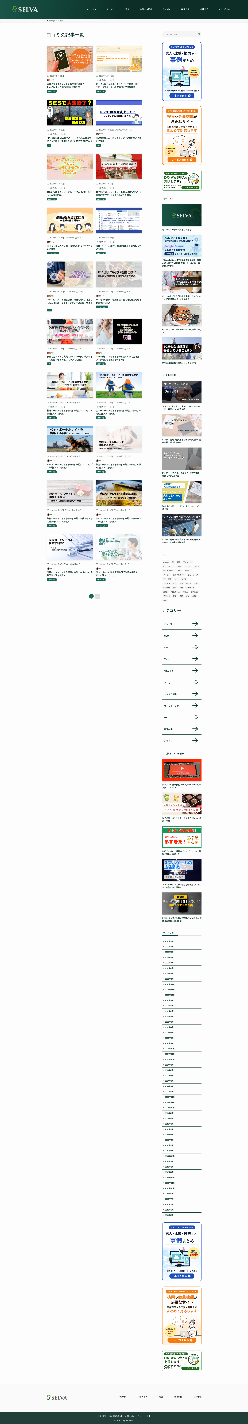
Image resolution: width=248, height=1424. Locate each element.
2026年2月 (169, 973)
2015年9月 (169, 1193)
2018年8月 (169, 1123)
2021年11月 (170, 1102)
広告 (196, 583)
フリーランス (193, 574)
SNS (166, 647)
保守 (181, 583)
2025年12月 (170, 984)
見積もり (166, 596)
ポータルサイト (181, 579)
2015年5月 (169, 1209)
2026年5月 (169, 957)
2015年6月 (169, 1204)
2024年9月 (169, 1064)
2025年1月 (169, 1043)
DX (173, 562)
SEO (166, 635)
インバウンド (168, 566)
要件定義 (194, 592)
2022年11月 (170, 1097)
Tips (166, 659)
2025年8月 (169, 1005)
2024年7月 (169, 1075)
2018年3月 (169, 1145)
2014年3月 (169, 1215)
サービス (143, 1396)
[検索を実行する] (199, 34)
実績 (161, 1396)
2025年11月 (170, 989)
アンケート (187, 562)
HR (165, 717)
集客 (165, 600)
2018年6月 (169, 1134)
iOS (178, 562)
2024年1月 (169, 1086)
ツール (178, 570)
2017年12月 (170, 1156)
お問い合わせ (130, 1416)
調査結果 (168, 729)
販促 (174, 596)
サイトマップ (143, 1416)
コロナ (178, 566)
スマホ (196, 566)
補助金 (185, 592)
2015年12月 (170, 1177)
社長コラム (175, 592)
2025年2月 (169, 1038)
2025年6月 (169, 1016)
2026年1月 (169, 979)
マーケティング (171, 705)
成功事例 (166, 587)
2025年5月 (169, 1021)
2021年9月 (169, 1113)
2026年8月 (169, 941)
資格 (187, 596)
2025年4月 (169, 1027)
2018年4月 (169, 1140)
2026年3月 (169, 968)
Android (166, 562)
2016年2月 (169, 1166)
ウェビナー (169, 624)
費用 (181, 596)
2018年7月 (169, 1129)
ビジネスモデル (179, 574)
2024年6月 (169, 1080)
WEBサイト (169, 670)
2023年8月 (169, 1091)
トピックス (123, 1396)
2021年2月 (169, 1118)
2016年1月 (169, 1172)
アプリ (167, 682)
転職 (194, 596)
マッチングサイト (170, 583)
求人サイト (190, 587)
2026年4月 (169, 962)
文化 (181, 587)
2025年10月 (170, 995)
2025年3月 (169, 1032)
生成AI (165, 592)
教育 (174, 587)
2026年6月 (169, 952)
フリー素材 (167, 579)
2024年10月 (170, 1059)
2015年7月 (169, 1199)
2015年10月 (170, 1188)
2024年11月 (170, 1054)
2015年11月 (170, 1183)
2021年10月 (170, 1107)
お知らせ (168, 740)
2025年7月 (169, 1011)
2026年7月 (169, 946)
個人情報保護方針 (116, 1416)
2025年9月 (169, 1000)
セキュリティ (168, 570)
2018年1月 (169, 1150)
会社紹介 (178, 1396)
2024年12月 (170, 1048)
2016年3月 (169, 1161)
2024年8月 (169, 1070)
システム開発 (170, 694)
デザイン (188, 570)
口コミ (188, 583)
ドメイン (166, 574)
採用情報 (198, 1396)
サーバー (188, 566)
